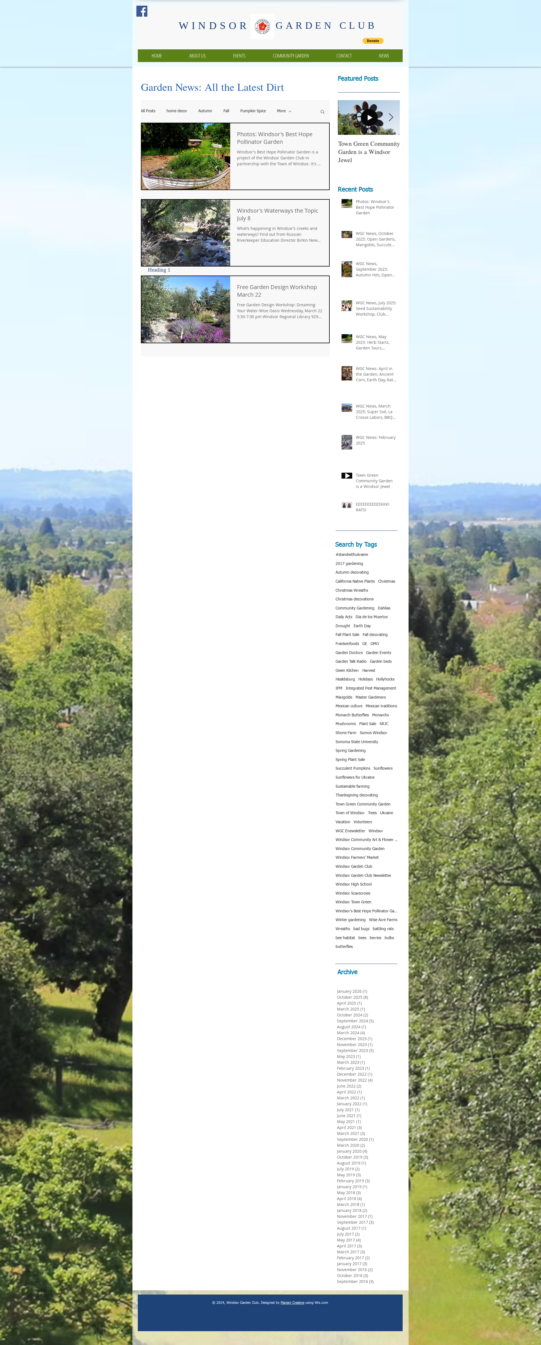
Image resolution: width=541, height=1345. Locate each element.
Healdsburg (345, 679)
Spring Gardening (351, 751)
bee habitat (345, 938)
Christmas (386, 582)
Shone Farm (346, 733)
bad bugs (361, 929)
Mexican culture (349, 706)
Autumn (205, 111)
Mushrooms (346, 724)
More (281, 111)
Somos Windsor (373, 733)
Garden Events (378, 653)
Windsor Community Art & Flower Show (367, 840)
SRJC (384, 724)
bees (362, 938)
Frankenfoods (347, 644)
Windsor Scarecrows (353, 893)
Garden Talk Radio (351, 662)
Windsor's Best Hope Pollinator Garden (367, 911)
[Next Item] (390, 117)
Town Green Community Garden (363, 804)
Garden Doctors (349, 653)
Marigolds (344, 697)
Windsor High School (354, 884)
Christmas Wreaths (352, 591)
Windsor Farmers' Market (357, 858)
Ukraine (386, 813)
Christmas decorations (355, 599)
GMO (375, 644)
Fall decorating (375, 635)
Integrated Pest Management (371, 688)
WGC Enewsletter (350, 831)
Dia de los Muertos (372, 617)
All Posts (148, 111)
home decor (177, 111)
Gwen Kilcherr (347, 671)
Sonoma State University (357, 742)
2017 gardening (349, 564)
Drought (343, 626)
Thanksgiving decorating (357, 795)
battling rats (383, 929)
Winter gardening (351, 920)
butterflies (344, 947)
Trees (372, 813)
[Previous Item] (346, 117)
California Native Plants (355, 582)
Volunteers (363, 822)
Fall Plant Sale (347, 635)
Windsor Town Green (353, 902)
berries (375, 938)
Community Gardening (355, 608)
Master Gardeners (371, 697)
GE (364, 644)
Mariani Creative (292, 1303)
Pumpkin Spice (253, 111)
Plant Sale (367, 724)
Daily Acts (344, 617)
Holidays (365, 679)
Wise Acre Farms (383, 920)
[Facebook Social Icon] (141, 11)
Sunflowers (383, 769)
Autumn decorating (352, 572)
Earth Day (362, 626)
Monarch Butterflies (352, 715)
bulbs (389, 938)
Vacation (343, 822)
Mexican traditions (381, 706)
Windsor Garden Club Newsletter (363, 876)
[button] (322, 112)
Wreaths (343, 929)
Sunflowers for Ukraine (355, 778)
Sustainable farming (353, 787)
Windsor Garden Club (354, 867)
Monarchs (380, 715)
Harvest (368, 671)
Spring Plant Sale (350, 760)
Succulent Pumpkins (353, 769)
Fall (226, 111)
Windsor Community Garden (360, 849)
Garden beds (381, 662)
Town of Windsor (350, 813)
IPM (339, 688)
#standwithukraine (352, 555)
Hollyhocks (385, 679)
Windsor (376, 831)
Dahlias (384, 608)
